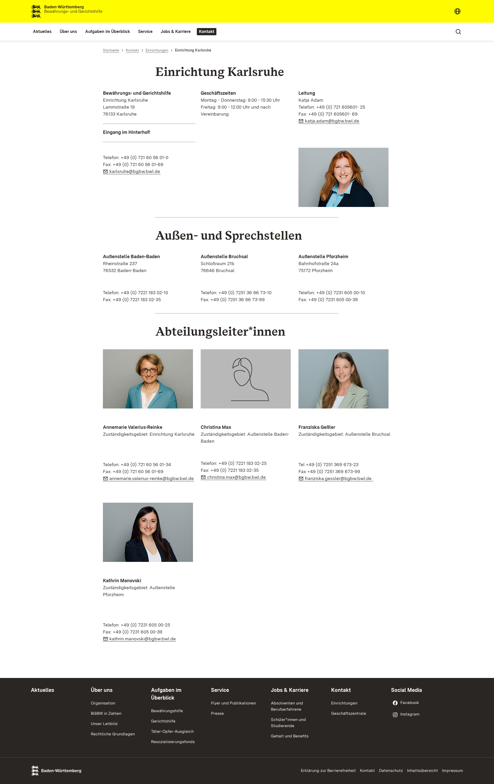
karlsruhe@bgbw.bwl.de (135, 171)
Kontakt (341, 690)
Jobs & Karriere (289, 690)
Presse (217, 713)
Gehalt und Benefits (289, 736)
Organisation (103, 703)
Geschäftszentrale (348, 713)
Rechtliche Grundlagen (113, 733)
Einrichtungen (344, 703)
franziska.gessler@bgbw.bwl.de (339, 478)
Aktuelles (42, 690)
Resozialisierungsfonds (173, 741)
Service (220, 690)
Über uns (101, 690)
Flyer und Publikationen (233, 703)
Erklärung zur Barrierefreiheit (328, 770)
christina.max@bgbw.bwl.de (236, 477)
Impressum (452, 770)
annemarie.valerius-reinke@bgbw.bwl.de (151, 478)
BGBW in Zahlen (106, 713)
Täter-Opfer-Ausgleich (172, 731)
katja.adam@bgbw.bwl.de (332, 121)
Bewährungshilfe (167, 710)
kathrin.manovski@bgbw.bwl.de (142, 638)
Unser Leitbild (104, 723)
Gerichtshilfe (163, 721)
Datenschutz (391, 770)
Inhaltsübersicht (422, 770)
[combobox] (457, 11)
